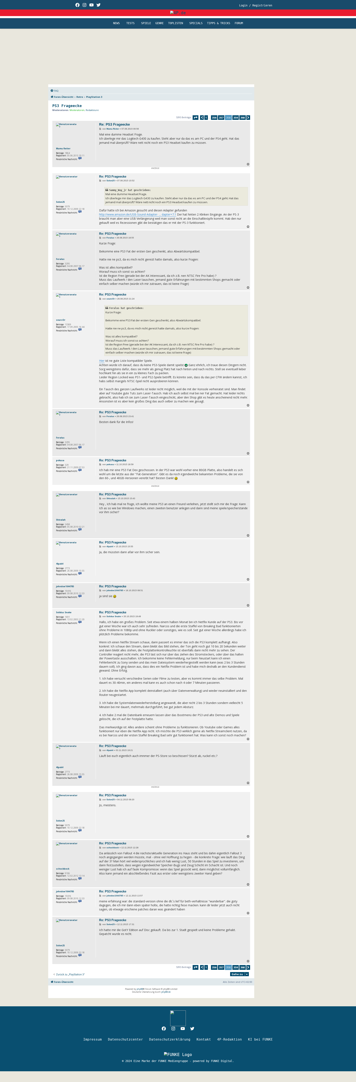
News (116, 23)
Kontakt (204, 1039)
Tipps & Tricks (218, 23)
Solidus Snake (63, 612)
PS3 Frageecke (67, 106)
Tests (130, 23)
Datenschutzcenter (125, 1039)
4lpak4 (59, 563)
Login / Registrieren (255, 5)
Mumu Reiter (63, 148)
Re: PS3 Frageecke (114, 124)
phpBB (140, 989)
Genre (159, 23)
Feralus (60, 259)
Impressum (92, 1039)
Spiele (146, 23)
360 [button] (242, 117)
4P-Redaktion (229, 1039)
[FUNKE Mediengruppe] (178, 1054)
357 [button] (221, 117)
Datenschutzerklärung (169, 1039)
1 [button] (206, 117)
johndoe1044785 (65, 586)
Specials (196, 23)
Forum (239, 23)
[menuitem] (54, 90)
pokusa (60, 460)
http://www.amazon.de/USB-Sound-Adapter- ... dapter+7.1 (137, 214)
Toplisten (175, 23)
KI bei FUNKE (260, 1039)
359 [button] (235, 117)
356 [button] (214, 117)
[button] (195, 117)
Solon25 (60, 202)
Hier (101, 361)
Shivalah (61, 520)
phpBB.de (166, 991)
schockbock (62, 868)
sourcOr (60, 320)
